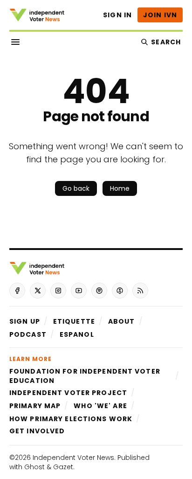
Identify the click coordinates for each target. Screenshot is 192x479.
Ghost (34, 467)
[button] (24, 321)
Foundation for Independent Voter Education (84, 376)
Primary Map (35, 405)
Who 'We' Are (100, 405)
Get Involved (37, 431)
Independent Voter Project (68, 392)
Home (120, 188)
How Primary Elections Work (70, 418)
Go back (75, 188)
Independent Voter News (73, 457)
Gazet (63, 467)
